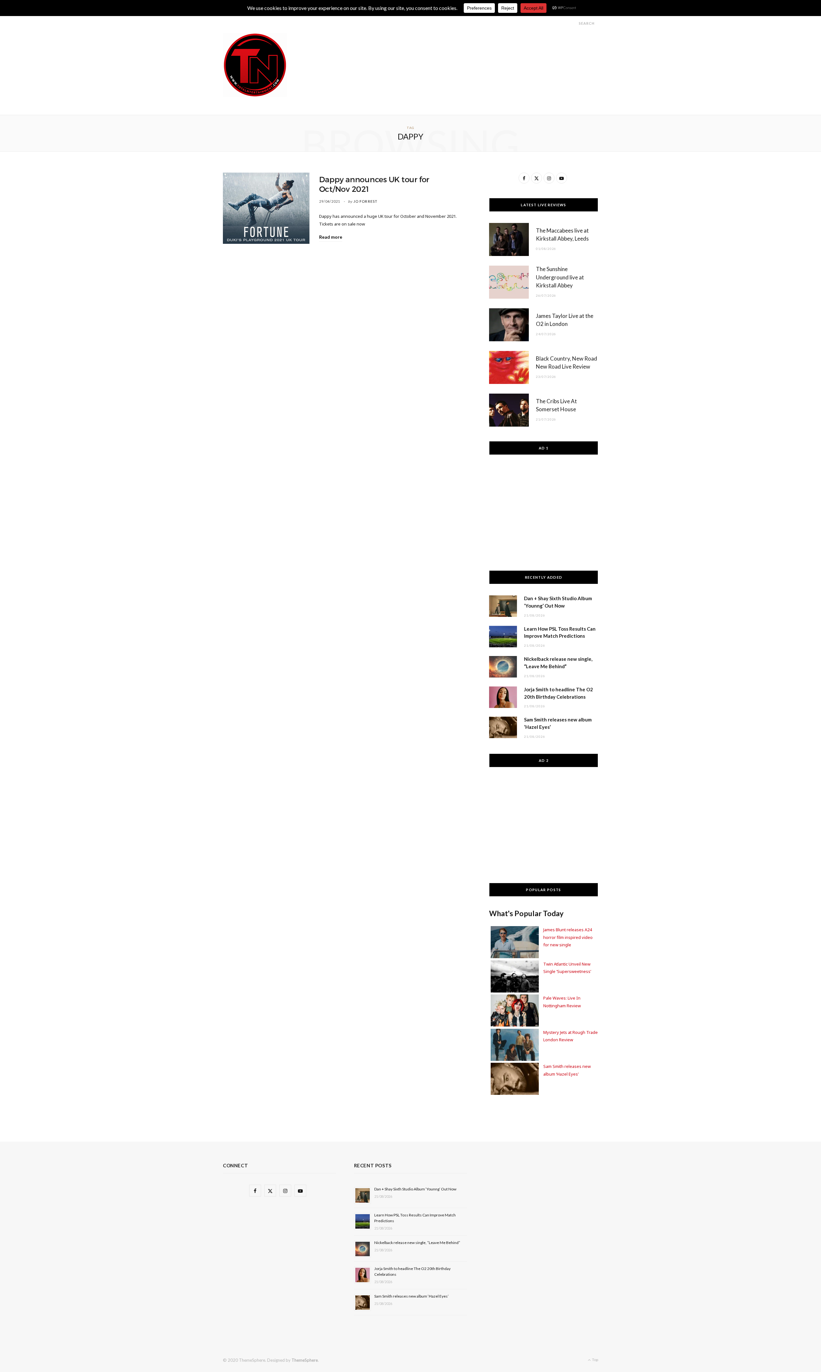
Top (594, 1359)
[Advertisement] (481, 47)
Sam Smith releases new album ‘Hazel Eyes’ (411, 1296)
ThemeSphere (305, 1360)
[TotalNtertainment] (255, 65)
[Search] (573, 23)
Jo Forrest (365, 201)
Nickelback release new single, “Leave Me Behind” (417, 1242)
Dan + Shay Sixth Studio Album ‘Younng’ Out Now (415, 1189)
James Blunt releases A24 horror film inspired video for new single (568, 937)
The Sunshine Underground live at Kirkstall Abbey (560, 277)
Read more (330, 237)
